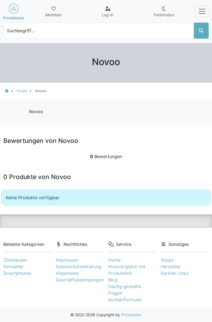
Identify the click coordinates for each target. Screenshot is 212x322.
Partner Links (174, 273)
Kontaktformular (125, 299)
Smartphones (17, 273)
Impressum (67, 260)
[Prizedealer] (13, 11)
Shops (167, 260)
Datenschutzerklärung (79, 266)
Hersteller (171, 266)
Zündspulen (15, 260)
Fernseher (13, 266)
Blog (113, 280)
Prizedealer (131, 314)
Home (114, 260)
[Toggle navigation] (202, 11)
